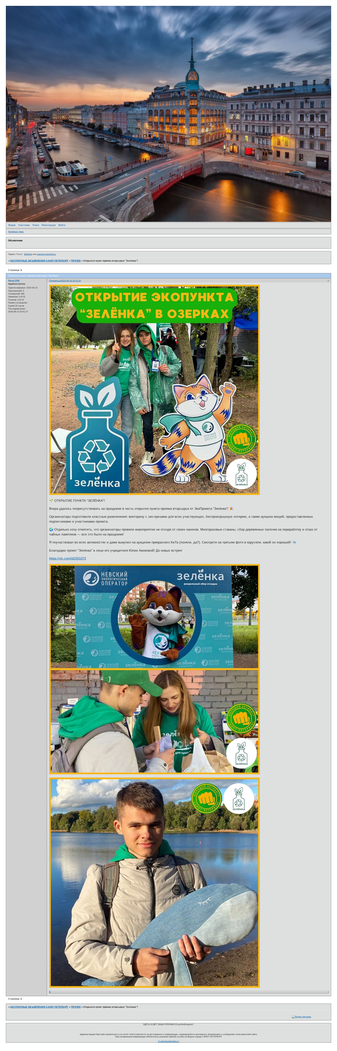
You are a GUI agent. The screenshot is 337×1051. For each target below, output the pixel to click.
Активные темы (16, 231)
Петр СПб (13, 280)
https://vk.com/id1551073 (67, 558)
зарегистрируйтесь (46, 254)
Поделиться (55, 280)
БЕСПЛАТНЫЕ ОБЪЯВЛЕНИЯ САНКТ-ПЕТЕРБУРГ (39, 260)
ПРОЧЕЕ (76, 260)
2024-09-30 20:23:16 (71, 280)
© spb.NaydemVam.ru (168, 1041)
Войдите (28, 254)
